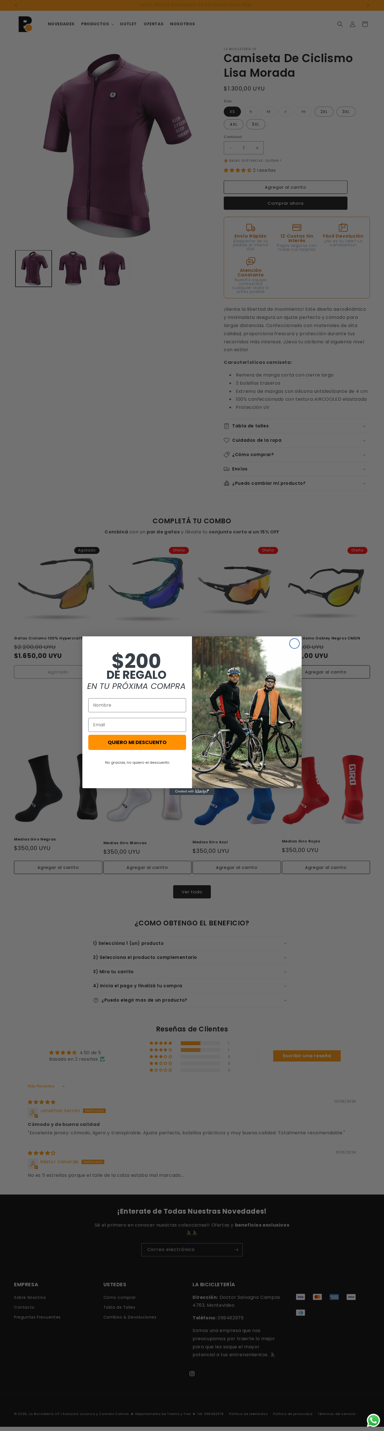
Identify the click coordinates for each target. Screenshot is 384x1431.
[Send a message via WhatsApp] (373, 1420)
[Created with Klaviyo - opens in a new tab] (192, 791)
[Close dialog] (294, 643)
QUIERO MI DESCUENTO (137, 742)
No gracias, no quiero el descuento (137, 762)
